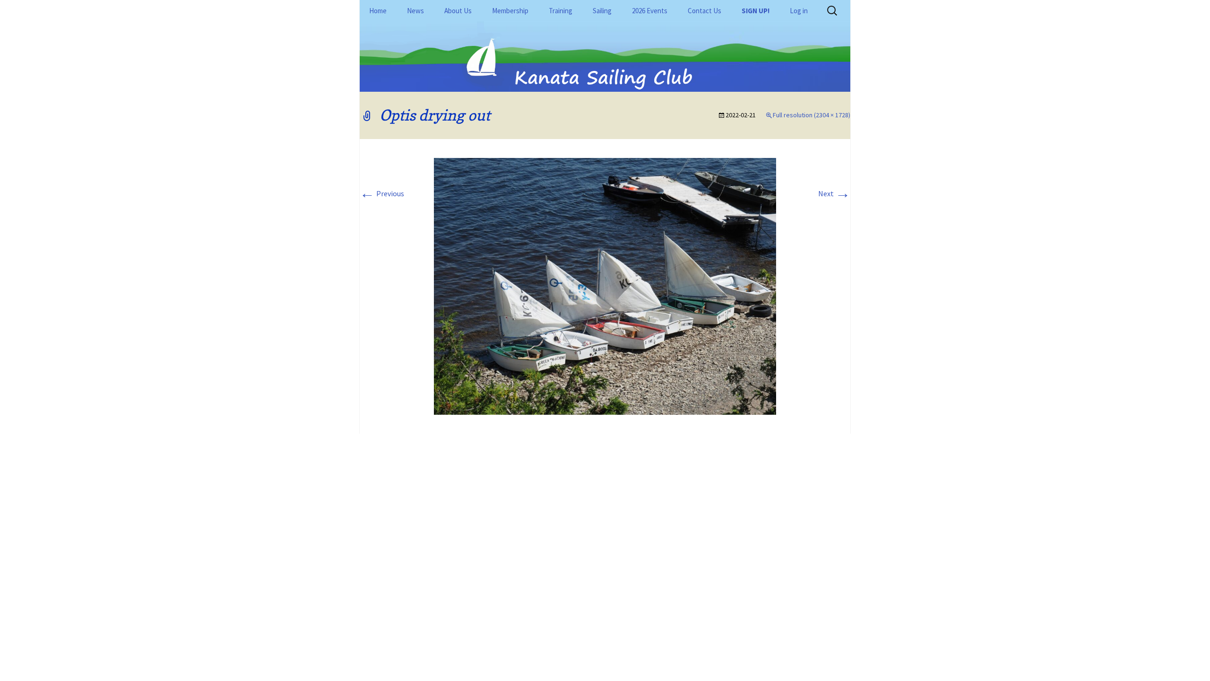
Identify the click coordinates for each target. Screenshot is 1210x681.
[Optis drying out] (605, 285)
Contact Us (704, 10)
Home (378, 10)
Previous (382, 193)
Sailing (602, 10)
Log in (799, 10)
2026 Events (649, 10)
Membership (510, 10)
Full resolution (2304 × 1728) (811, 115)
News (415, 10)
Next (834, 193)
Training (560, 10)
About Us (458, 10)
